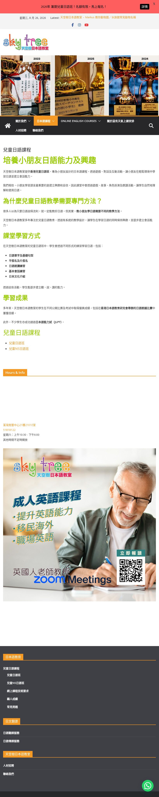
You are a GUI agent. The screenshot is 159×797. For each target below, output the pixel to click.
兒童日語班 (16, 343)
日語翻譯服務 (11, 733)
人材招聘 (21, 130)
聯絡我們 (38, 130)
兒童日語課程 (11, 668)
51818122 (9, 430)
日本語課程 (43, 121)
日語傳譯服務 (11, 741)
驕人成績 (12, 699)
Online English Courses (79, 121)
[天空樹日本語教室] (7, 125)
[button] (28, 121)
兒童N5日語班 (19, 349)
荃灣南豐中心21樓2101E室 (19, 425)
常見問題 (12, 707)
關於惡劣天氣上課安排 (120, 121)
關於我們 (21, 121)
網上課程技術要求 (18, 691)
